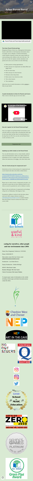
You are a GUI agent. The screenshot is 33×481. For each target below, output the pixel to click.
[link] (16, 32)
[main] (16, 9)
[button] (2, 2)
